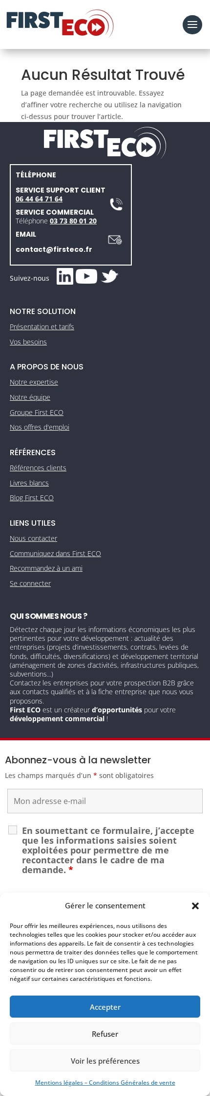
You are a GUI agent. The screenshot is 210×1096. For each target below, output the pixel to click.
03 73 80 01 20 (73, 220)
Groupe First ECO (36, 412)
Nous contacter (33, 538)
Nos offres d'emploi (39, 427)
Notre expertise (34, 382)
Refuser (105, 1034)
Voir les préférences (105, 1061)
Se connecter (30, 583)
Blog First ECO (32, 497)
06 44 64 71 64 (39, 198)
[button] (195, 906)
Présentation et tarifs (42, 326)
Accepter (105, 1007)
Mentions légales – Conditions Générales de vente (105, 1082)
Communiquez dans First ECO (55, 553)
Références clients (38, 467)
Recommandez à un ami (46, 568)
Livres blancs (29, 482)
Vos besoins (28, 341)
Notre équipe (30, 397)
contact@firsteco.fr (54, 249)
